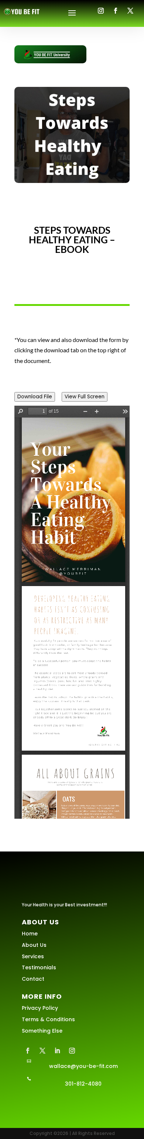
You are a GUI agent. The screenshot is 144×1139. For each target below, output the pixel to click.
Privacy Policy (40, 1008)
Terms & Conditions (48, 1019)
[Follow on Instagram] (101, 11)
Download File (34, 396)
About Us (34, 945)
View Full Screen (84, 396)
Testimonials (39, 967)
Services (33, 956)
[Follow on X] (130, 11)
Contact (33, 979)
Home (30, 933)
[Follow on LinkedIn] (57, 1051)
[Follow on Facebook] (115, 11)
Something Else (42, 1030)
